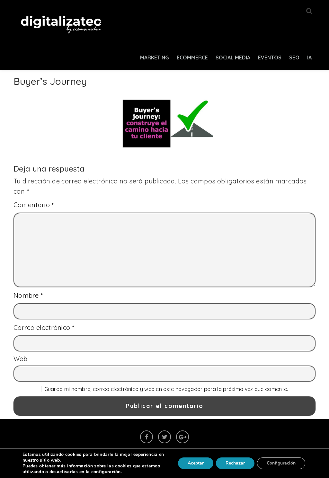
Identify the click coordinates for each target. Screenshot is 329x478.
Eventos (269, 57)
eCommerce (192, 57)
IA (309, 57)
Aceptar (196, 463)
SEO (294, 57)
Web (20, 359)
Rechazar (235, 463)
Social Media (233, 57)
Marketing (154, 57)
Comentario (33, 205)
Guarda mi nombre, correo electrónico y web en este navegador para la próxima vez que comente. (166, 389)
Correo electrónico (43, 327)
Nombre (28, 295)
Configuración (281, 463)
